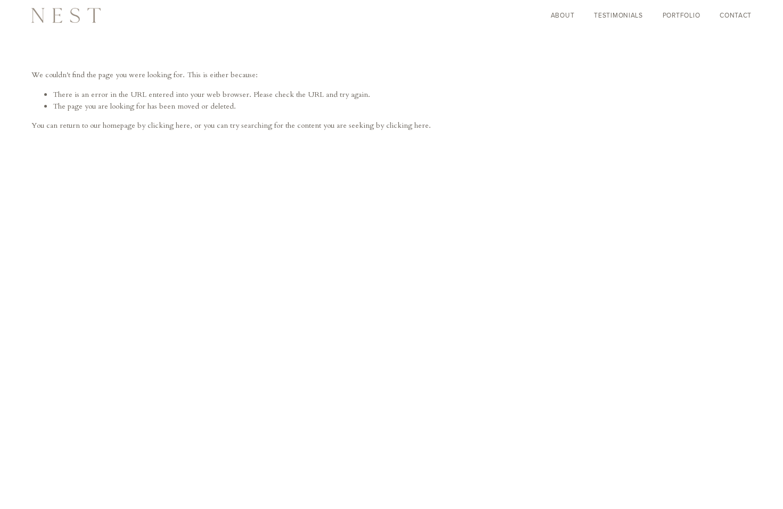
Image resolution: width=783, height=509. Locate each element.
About (563, 15)
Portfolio (681, 15)
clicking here (169, 125)
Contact (736, 15)
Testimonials (618, 15)
